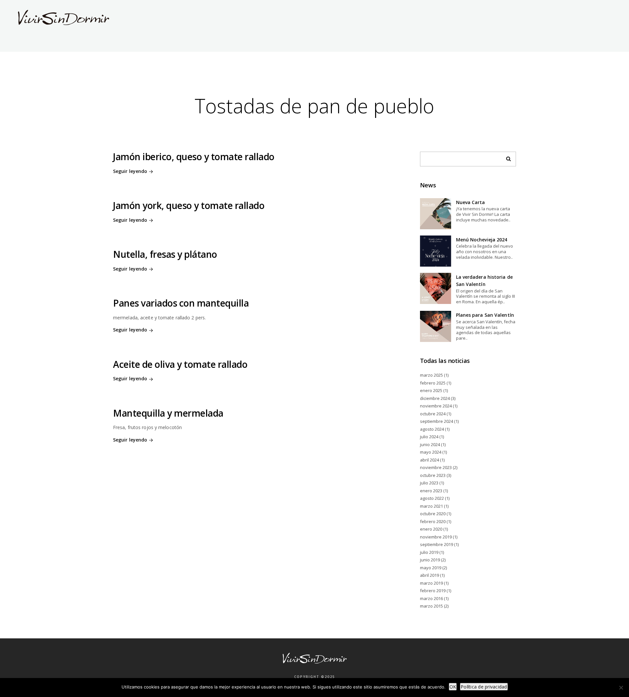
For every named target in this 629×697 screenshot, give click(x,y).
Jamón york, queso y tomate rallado (188, 205)
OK (452, 687)
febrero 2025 (433, 383)
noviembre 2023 (436, 467)
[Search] (506, 157)
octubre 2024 (433, 414)
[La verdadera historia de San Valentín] (435, 288)
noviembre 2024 (436, 406)
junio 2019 (430, 560)
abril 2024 (429, 460)
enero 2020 (431, 529)
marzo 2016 (431, 598)
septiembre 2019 (436, 544)
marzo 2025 (431, 375)
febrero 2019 (433, 590)
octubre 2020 (433, 514)
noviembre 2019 (436, 537)
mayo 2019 (430, 568)
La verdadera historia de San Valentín (484, 280)
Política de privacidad (484, 687)
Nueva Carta (470, 202)
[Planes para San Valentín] (435, 326)
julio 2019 (429, 552)
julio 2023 (429, 483)
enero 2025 (431, 390)
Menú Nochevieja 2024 (481, 239)
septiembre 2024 (436, 421)
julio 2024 (429, 437)
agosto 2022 (432, 498)
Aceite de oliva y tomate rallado (180, 364)
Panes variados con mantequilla (181, 303)
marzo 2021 (431, 506)
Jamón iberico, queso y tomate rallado (194, 156)
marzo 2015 (431, 606)
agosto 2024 (432, 429)
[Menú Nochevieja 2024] (435, 251)
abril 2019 (429, 575)
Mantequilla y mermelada (168, 413)
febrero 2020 (433, 521)
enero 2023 (431, 491)
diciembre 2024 (435, 398)
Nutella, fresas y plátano (165, 254)
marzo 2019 (431, 583)
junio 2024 (430, 444)
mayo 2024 (430, 452)
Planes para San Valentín (485, 315)
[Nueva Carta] (435, 213)
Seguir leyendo (130, 171)
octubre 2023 (433, 475)
